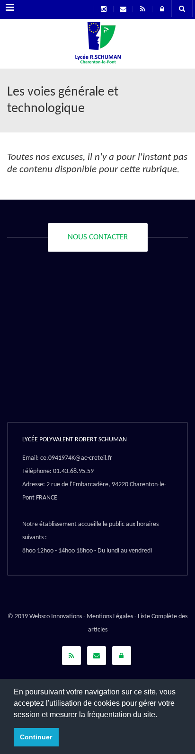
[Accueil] (97, 45)
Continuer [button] (36, 737)
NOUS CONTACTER (98, 237)
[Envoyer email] (96, 655)
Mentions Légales (110, 616)
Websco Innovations (55, 616)
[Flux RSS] (71, 655)
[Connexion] (121, 655)
